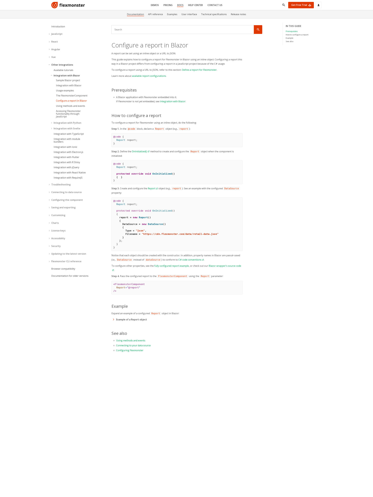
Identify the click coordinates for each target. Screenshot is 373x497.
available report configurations (149, 76)
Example (289, 38)
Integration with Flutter (66, 157)
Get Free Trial (299, 5)
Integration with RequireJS (68, 177)
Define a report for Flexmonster (199, 69)
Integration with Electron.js (68, 152)
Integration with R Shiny (67, 162)
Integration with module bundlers (67, 140)
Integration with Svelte (67, 128)
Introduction (58, 26)
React (54, 41)
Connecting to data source (66, 192)
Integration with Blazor (67, 75)
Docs (180, 5)
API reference (155, 14)
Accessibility (58, 238)
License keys (58, 230)
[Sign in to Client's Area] (318, 5)
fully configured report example (171, 265)
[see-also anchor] (129, 333)
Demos (155, 5)
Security (56, 245)
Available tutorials (63, 70)
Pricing (168, 5)
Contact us (214, 5)
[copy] (239, 136)
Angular (55, 49)
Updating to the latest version (68, 253)
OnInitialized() (139, 151)
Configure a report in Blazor (71, 100)
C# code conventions (189, 259)
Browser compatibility (63, 268)
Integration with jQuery (66, 167)
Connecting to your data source (133, 345)
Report (151, 188)
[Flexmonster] (68, 5)
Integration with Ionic (65, 146)
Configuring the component (67, 199)
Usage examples (65, 90)
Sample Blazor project (68, 80)
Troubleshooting (61, 184)
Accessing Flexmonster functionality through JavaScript (68, 114)
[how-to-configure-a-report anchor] (163, 115)
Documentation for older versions (69, 275)
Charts (55, 222)
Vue (53, 57)
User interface (189, 14)
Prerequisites (292, 31)
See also (289, 41)
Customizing (58, 215)
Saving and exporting (63, 207)
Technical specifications (214, 14)
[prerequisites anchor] (138, 90)
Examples (172, 14)
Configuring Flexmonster (129, 350)
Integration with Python (67, 122)
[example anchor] (129, 306)
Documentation (135, 14)
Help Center (195, 5)
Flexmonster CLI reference (66, 261)
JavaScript (57, 34)
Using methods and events (70, 105)
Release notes (238, 14)
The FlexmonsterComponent (71, 95)
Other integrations (62, 64)
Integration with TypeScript (69, 134)
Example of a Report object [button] (131, 319)
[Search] (258, 29)
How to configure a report (297, 34)
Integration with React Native (70, 172)
